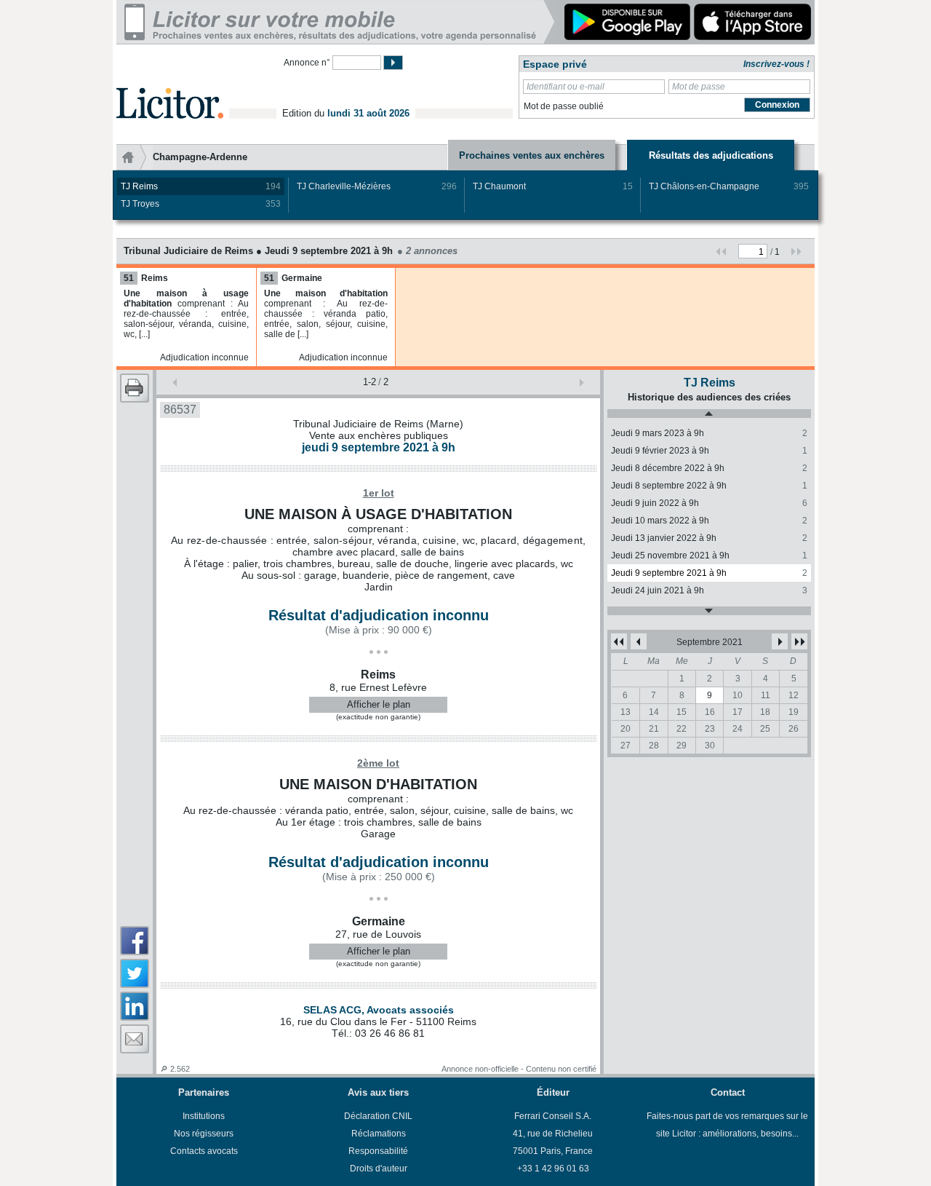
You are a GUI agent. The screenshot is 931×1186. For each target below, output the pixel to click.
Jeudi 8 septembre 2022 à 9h (709, 486)
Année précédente (619, 641)
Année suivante (799, 641)
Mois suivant (780, 641)
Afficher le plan (378, 704)
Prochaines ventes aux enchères (531, 155)
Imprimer (134, 388)
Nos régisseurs (203, 1133)
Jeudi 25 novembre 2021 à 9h (709, 555)
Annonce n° (307, 63)
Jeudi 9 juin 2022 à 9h (709, 503)
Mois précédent (639, 641)
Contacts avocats (204, 1151)
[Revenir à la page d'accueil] (169, 86)
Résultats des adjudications (711, 155)
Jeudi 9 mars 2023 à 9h (709, 433)
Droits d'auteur (378, 1168)
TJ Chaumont (553, 186)
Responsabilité (378, 1151)
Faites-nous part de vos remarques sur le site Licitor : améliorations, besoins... (727, 1125)
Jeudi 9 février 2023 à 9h (709, 451)
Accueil (134, 157)
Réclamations (378, 1133)
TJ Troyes (201, 204)
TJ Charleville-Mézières (377, 186)
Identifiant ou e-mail (565, 87)
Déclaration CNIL (378, 1116)
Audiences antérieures (709, 413)
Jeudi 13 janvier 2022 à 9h (709, 538)
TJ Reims (201, 186)
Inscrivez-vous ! (776, 64)
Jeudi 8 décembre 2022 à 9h (709, 468)
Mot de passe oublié (564, 106)
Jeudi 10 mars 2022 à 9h (709, 520)
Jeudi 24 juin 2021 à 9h (709, 590)
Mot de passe (698, 87)
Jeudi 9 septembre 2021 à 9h (709, 573)
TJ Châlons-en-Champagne (729, 186)
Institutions (204, 1116)
